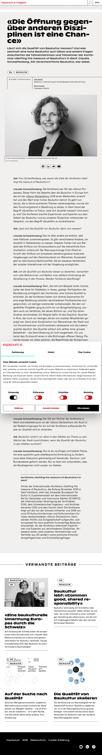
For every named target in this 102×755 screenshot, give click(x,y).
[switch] (38, 397)
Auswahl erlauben (51, 408)
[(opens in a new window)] (59, 166)
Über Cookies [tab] (84, 352)
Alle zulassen (83, 408)
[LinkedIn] (48, 166)
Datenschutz (38, 740)
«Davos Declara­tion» (37, 196)
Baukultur (21, 72)
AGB (25, 740)
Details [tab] (51, 352)
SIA (10, 72)
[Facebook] (43, 166)
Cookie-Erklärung (58, 740)
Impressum (13, 740)
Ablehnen (18, 408)
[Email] (53, 166)
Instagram (94, 747)
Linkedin (87, 747)
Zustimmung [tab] (18, 352)
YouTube (81, 747)
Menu (97, 2)
